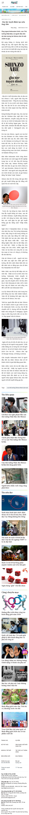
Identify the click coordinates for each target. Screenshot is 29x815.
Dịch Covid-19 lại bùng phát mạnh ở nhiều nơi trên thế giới (14, 564)
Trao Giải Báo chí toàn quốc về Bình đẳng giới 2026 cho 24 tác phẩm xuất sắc (14, 731)
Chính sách (15, 15)
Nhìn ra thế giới (6, 750)
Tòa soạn (19, 767)
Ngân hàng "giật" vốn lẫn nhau (13, 586)
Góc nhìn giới (22, 15)
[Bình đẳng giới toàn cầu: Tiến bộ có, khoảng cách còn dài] (14, 697)
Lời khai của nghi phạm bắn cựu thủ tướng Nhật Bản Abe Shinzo (14, 416)
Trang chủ (5, 6)
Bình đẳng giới (5, 15)
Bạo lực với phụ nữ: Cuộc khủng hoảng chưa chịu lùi (14, 684)
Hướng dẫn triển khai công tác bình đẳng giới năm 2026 (13, 613)
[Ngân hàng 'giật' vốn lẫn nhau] (14, 576)
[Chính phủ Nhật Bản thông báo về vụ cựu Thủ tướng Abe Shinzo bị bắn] (14, 428)
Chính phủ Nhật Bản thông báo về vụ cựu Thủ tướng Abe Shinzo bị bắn (14, 440)
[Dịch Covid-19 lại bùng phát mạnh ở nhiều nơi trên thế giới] (14, 553)
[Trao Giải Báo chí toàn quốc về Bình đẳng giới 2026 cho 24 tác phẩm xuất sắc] (14, 719)
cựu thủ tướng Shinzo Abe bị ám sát (17, 387)
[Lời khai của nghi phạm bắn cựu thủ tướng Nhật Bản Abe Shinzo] (14, 405)
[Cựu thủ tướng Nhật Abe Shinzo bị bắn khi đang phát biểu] (14, 453)
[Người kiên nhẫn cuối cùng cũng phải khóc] (14, 476)
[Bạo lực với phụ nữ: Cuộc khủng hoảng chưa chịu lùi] (14, 674)
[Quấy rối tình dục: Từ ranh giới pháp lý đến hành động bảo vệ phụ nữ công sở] (14, 625)
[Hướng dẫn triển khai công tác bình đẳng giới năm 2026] (14, 602)
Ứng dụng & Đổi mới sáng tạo (21, 745)
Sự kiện (12, 6)
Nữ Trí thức (20, 6)
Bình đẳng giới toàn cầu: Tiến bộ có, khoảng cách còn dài (14, 707)
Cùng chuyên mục (10, 592)
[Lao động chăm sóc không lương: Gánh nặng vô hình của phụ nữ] (14, 651)
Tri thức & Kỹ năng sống (21, 751)
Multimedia (19, 756)
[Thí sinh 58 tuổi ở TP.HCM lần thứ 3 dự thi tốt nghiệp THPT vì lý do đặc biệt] (14, 528)
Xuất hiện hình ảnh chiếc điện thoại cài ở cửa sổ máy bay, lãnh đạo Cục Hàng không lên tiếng (14, 514)
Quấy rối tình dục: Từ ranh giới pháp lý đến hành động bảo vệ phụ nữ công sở (14, 637)
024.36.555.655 (5, 762)
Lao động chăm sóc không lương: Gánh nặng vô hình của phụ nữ (14, 661)
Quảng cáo (18, 762)
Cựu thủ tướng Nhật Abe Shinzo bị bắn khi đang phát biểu (14, 464)
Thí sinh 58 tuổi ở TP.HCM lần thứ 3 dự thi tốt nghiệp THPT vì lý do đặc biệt (14, 540)
